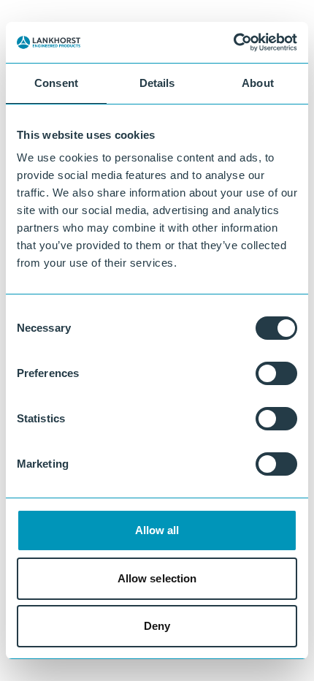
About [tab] (258, 83)
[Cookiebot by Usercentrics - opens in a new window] (233, 42)
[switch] (276, 373)
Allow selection (157, 578)
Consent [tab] (56, 83)
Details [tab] (157, 83)
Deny (157, 626)
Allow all (157, 530)
